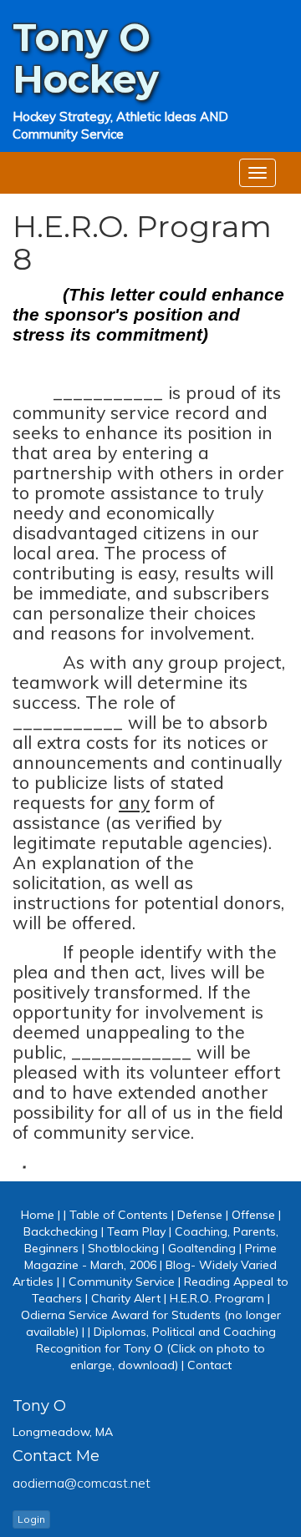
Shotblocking (123, 1248)
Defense (199, 1214)
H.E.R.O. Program (217, 1298)
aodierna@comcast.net (81, 1482)
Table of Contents (118, 1214)
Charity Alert (126, 1298)
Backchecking (60, 1231)
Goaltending (202, 1248)
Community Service (122, 1281)
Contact (209, 1365)
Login (31, 1519)
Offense (253, 1214)
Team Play (136, 1231)
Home (37, 1214)
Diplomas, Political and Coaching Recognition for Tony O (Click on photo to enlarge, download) (156, 1348)
